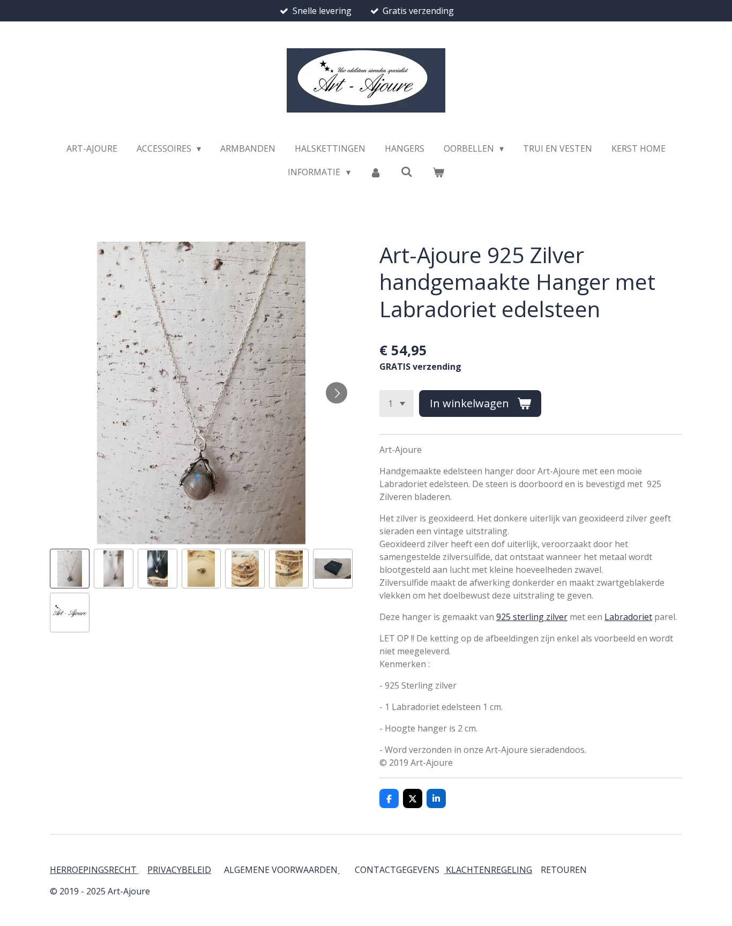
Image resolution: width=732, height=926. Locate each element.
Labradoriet (628, 617)
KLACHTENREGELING (489, 870)
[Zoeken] (407, 171)
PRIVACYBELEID (179, 870)
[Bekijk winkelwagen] (438, 172)
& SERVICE (585, 870)
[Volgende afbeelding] (336, 393)
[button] (69, 568)
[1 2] (396, 403)
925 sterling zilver (531, 617)
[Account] (376, 172)
